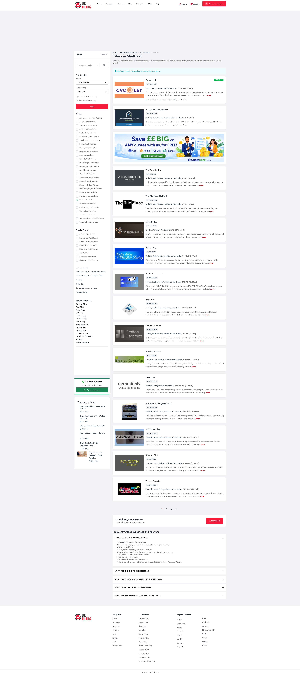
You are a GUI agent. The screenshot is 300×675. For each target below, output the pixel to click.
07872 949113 (152, 356)
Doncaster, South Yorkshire (88, 151)
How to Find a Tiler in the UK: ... (92, 434)
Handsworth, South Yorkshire (89, 166)
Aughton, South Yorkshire (88, 125)
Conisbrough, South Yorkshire (89, 140)
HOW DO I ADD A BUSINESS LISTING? (131, 537)
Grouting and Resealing (84, 336)
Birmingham (181, 624)
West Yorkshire (158, 411)
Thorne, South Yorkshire (87, 211)
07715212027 (151, 84)
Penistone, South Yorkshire (88, 192)
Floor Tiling (80, 307)
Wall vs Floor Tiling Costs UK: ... (93, 426)
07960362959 (152, 114)
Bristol (179, 635)
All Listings (116, 622)
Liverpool (205, 641)
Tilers (130, 4)
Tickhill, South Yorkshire (87, 215)
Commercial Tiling (82, 333)
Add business (214, 520)
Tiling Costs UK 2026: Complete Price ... (89, 444)
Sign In (184, 4)
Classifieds (139, 4)
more (209, 95)
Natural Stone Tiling (82, 324)
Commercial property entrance (86, 288)
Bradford (180, 631)
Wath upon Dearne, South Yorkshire (91, 218)
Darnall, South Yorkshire (87, 144)
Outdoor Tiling (81, 327)
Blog (157, 4)
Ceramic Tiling (81, 316)
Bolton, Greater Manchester (88, 241)
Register (115, 638)
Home (99, 4)
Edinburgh (205, 622)
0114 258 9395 (152, 200)
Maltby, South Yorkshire (87, 174)
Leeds (204, 634)
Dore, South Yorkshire (86, 155)
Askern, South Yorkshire (87, 121)
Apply (92, 106)
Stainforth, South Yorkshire (88, 203)
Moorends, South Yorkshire (88, 181)
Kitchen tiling (80, 284)
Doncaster (149, 360)
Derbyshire (156, 230)
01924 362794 (152, 485)
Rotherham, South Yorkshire (88, 196)
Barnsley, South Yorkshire (87, 129)
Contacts (121, 4)
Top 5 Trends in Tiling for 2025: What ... (95, 455)
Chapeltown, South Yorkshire (89, 136)
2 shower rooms (81, 292)
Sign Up (196, 4)
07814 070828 (152, 407)
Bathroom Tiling (81, 304)
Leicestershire (161, 88)
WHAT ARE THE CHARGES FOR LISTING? (132, 571)
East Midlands (171, 88)
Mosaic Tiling (80, 321)
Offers (150, 4)
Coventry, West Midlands (87, 256)
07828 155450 (152, 252)
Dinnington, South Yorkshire (88, 148)
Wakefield (149, 411)
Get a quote (110, 4)
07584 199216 (152, 304)
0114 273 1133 (152, 174)
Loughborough (151, 88)
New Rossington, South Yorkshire (90, 188)
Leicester (205, 638)
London (205, 645)
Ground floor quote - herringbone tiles (89, 276)
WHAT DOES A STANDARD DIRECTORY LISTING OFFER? (139, 579)
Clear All (103, 54)
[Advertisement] (150, 33)
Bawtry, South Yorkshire (87, 133)
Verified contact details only (87, 97)
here (123, 542)
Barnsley (148, 282)
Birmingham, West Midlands (88, 238)
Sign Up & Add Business (92, 390)
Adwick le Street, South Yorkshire (90, 118)
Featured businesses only (86, 101)
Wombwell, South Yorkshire (88, 222)
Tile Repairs (80, 339)
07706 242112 (152, 278)
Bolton (179, 627)
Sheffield (149, 118)
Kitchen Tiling (80, 310)
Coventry (180, 643)
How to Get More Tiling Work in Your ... (92, 407)
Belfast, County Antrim (86, 234)
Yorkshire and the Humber (172, 118)
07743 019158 (151, 459)
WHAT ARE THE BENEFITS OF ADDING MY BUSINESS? (138, 595)
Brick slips (79, 280)
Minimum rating (81, 88)
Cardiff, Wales (84, 253)
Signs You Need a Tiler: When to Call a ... (92, 417)
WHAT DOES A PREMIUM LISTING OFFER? (133, 587)
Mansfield (149, 385)
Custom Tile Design (82, 342)
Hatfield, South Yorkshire (87, 170)
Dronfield (149, 230)
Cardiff (179, 639)
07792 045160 (152, 381)
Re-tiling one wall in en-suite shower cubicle (90, 271)
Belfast (179, 620)
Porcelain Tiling (81, 319)
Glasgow (205, 626)
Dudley (204, 618)
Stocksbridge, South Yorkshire (89, 207)
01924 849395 (152, 433)
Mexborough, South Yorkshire (89, 177)
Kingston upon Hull (208, 630)
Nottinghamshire (158, 385)
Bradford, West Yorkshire (87, 245)
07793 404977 (152, 330)
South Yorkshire (158, 118)
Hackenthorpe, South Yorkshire (89, 162)
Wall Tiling (79, 313)
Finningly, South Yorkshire (88, 159)
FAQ (114, 642)
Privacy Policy (117, 646)
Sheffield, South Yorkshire (88, 200)
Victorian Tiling (81, 330)
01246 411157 (151, 226)
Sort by (78, 79)
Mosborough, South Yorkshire (89, 185)
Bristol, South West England (88, 249)
